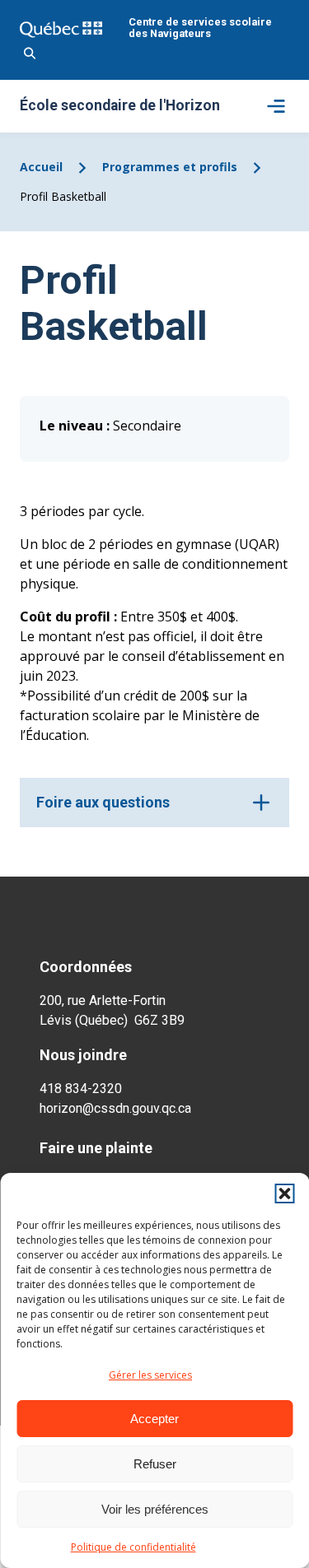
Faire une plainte (96, 1147)
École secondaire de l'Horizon (120, 106)
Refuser (154, 1464)
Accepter (154, 1419)
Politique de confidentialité (133, 1547)
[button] (284, 1193)
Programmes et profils (169, 166)
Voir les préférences (154, 1509)
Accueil (41, 166)
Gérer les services (150, 1375)
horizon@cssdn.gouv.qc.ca (115, 1108)
